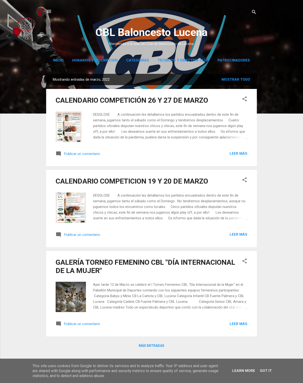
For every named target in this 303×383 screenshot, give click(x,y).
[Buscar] (254, 13)
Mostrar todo (236, 79)
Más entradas (151, 346)
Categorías (137, 60)
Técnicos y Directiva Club (183, 60)
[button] (244, 99)
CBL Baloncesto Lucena (151, 32)
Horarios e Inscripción (95, 60)
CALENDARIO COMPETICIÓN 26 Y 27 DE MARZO (132, 100)
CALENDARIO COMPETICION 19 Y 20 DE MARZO (132, 181)
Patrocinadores (234, 60)
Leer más (238, 153)
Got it (266, 371)
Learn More (243, 371)
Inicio (58, 60)
